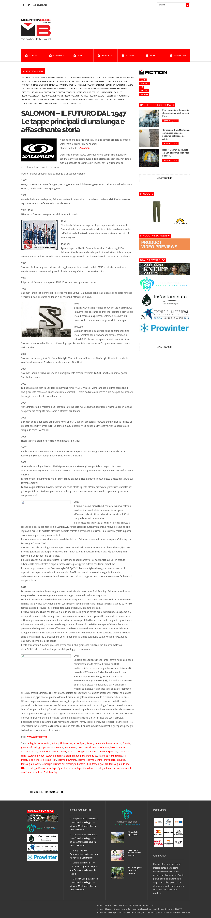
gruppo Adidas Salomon (68, 81)
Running (144, 83)
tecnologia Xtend (95, 99)
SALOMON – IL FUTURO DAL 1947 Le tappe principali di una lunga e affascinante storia (73, 121)
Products (107, 55)
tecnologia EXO (97, 96)
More (152, 55)
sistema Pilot (50, 92)
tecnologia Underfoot (75, 99)
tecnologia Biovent (31, 96)
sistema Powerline (66, 92)
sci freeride (117, 88)
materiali (53, 85)
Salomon (26, 78)
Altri (143, 80)
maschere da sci (40, 85)
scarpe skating (76, 88)
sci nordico (37, 92)
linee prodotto (117, 747)
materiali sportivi (68, 85)
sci (101, 88)
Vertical (144, 91)
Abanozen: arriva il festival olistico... (134, 853)
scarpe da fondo (40, 88)
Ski (60, 103)
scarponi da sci (91, 88)
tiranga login (79, 850)
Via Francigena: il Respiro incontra (135, 870)
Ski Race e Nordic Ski (71, 103)
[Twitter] (28, 4)
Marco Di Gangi (80, 879)
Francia (35, 81)
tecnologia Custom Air (52, 96)
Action (33, 55)
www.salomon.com (37, 736)
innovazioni (87, 81)
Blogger (130, 55)
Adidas (78, 78)
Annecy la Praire (125, 78)
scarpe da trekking (58, 88)
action (70, 78)
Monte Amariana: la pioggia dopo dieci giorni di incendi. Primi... (175, 113)
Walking (144, 94)
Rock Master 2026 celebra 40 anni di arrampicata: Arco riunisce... (175, 153)
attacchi (26, 81)
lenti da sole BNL (115, 81)
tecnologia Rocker (31, 99)
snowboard (107, 92)
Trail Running (50, 103)
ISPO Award (100, 81)
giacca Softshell (48, 81)
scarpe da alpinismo (115, 85)
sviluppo (118, 92)
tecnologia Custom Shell (76, 96)
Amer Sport (102, 78)
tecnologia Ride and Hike (117, 96)
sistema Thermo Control (88, 92)
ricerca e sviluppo (86, 85)
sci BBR (107, 88)
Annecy (112, 78)
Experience (58, 55)
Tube (80, 55)
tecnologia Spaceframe (52, 99)
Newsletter (180, 55)
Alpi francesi (89, 78)
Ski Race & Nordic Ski (41, 78)
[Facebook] (23, 4)
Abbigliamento (59, 78)
